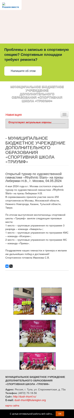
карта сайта (12, 405)
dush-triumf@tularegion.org (30, 400)
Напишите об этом (23, 70)
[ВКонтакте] (7, 266)
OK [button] (59, 413)
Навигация (14, 114)
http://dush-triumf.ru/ (24, 396)
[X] (11, 266)
